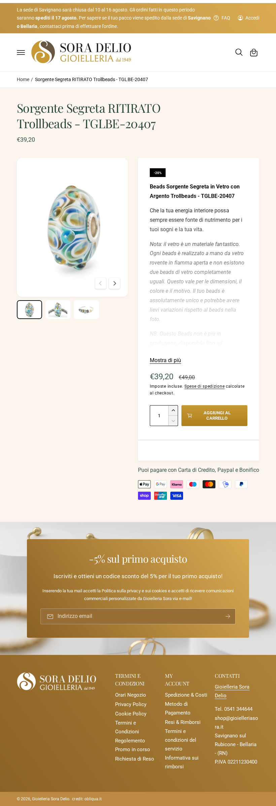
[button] (20, 52)
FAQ (225, 18)
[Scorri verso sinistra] (100, 283)
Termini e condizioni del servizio (180, 740)
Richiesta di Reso (134, 759)
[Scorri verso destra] (114, 283)
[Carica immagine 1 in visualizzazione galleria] (29, 309)
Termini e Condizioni (127, 727)
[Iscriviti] (227, 617)
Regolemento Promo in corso (132, 745)
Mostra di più (165, 360)
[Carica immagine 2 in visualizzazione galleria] (58, 309)
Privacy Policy (130, 704)
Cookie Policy (130, 714)
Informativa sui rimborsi (182, 762)
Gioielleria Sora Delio (50, 799)
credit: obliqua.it (86, 799)
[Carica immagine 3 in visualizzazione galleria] (86, 309)
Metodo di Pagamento (178, 708)
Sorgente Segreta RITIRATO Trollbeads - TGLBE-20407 (91, 79)
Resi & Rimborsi (183, 722)
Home (23, 79)
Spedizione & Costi (186, 695)
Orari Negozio (130, 695)
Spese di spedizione (204, 386)
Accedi (252, 18)
